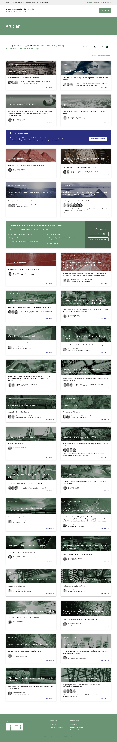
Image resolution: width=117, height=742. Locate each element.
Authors (103, 2)
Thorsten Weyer (93, 209)
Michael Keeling (40, 311)
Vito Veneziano (99, 384)
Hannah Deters (81, 694)
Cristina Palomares (31, 81)
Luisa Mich (24, 447)
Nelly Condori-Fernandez (99, 453)
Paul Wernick (91, 384)
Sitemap (46, 737)
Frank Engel (104, 83)
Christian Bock (77, 657)
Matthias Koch (34, 204)
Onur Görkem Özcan (92, 171)
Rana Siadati (84, 384)
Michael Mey (21, 590)
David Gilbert (25, 416)
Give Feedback (74, 724)
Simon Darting (33, 384)
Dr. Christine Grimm (81, 171)
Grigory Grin (21, 346)
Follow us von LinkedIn (97, 234)
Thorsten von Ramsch (23, 520)
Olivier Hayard (43, 487)
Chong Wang (89, 453)
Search (109, 2)
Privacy (58, 737)
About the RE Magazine (56, 727)
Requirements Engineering (20, 10)
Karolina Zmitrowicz (78, 558)
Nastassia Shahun (22, 621)
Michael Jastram (77, 117)
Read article (49, 87)
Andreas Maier (25, 384)
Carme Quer (39, 81)
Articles (89, 2)
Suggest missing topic (98, 139)
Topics (106, 10)
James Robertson (91, 416)
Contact (52, 730)
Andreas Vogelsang (83, 209)
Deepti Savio (21, 169)
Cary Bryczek (88, 279)
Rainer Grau (76, 487)
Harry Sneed (21, 119)
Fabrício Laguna (22, 273)
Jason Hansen (76, 315)
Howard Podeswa (77, 525)
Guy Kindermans (77, 623)
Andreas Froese (102, 209)
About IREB (53, 724)
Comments (96, 2)
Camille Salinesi (22, 556)
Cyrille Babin (21, 692)
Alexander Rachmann (86, 83)
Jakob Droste (88, 694)
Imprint (52, 737)
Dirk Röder (31, 416)
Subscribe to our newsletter (97, 239)
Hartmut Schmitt (97, 694)
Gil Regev (28, 487)
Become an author (75, 730)
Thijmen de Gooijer (31, 311)
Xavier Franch (46, 81)
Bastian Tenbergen (73, 209)
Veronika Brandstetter (79, 210)
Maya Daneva (81, 453)
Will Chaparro (48, 311)
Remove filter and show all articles (101, 55)
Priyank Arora (76, 348)
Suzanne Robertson (81, 416)
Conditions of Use (67, 737)
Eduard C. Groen (26, 204)
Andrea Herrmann (72, 453)
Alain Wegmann (36, 487)
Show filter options (88, 47)
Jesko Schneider (96, 83)
